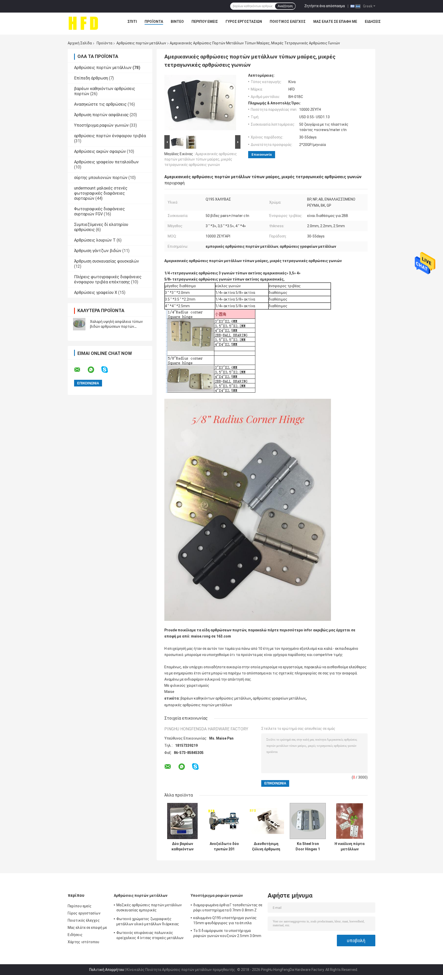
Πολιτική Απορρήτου (106, 970)
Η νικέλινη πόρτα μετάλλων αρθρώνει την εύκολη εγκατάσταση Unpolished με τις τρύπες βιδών (349, 846)
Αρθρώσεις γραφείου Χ (95, 292)
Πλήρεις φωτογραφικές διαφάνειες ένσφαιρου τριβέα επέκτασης (108, 279)
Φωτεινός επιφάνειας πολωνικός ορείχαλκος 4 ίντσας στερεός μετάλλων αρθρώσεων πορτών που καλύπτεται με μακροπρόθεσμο (150, 936)
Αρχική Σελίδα (80, 43)
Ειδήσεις (373, 21)
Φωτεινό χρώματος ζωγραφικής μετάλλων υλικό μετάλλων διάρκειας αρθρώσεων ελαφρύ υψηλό (147, 922)
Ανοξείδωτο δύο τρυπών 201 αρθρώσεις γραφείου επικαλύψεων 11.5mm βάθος (224, 846)
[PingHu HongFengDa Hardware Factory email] (80, 370)
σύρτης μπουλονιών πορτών (100, 177)
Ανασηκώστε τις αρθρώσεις (100, 104)
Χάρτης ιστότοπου (83, 942)
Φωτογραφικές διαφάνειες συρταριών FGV (99, 211)
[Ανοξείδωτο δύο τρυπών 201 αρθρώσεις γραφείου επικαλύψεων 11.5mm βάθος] (224, 821)
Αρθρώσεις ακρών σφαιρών (100, 151)
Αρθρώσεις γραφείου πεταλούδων (106, 162)
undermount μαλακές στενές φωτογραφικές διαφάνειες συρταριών (100, 193)
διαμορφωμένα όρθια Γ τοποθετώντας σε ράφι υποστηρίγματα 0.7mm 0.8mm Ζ (228, 907)
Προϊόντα (154, 21)
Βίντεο (177, 21)
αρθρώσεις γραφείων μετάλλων (279, 698)
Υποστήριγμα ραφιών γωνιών (101, 125)
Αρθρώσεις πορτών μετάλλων (141, 43)
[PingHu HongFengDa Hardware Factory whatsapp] (94, 370)
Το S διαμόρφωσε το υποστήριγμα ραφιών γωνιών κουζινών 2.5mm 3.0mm (227, 933)
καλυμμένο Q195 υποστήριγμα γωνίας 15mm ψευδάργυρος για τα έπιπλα (225, 920)
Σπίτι (132, 21)
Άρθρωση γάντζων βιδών (97, 250)
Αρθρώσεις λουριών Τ (95, 240)
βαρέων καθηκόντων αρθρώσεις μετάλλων (215, 698)
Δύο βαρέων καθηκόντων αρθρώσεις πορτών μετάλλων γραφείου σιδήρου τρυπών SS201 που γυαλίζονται (182, 846)
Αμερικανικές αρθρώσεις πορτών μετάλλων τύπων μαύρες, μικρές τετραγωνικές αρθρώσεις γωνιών (200, 159)
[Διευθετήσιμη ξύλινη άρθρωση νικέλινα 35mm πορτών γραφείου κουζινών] (266, 821)
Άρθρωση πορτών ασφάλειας (101, 114)
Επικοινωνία (261, 154)
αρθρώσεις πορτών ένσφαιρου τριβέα (110, 135)
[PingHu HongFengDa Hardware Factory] (83, 23)
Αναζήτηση (285, 6)
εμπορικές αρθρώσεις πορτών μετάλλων (198, 705)
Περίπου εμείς (205, 21)
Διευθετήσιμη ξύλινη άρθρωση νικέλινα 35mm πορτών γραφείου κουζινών (266, 846)
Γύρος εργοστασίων (244, 21)
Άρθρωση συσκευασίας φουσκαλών (106, 261)
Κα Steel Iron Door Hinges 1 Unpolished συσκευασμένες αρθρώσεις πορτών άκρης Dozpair (308, 846)
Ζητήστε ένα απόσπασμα (324, 6)
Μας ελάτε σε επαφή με (335, 21)
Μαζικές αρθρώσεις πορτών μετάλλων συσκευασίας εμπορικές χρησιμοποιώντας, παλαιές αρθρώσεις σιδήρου (149, 908)
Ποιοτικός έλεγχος (288, 21)
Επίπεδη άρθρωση (91, 78)
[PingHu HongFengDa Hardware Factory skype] (107, 370)
